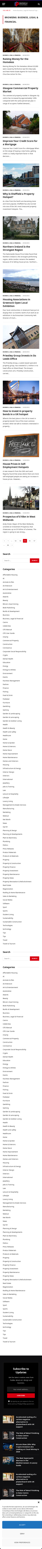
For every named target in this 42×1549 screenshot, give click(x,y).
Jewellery (6, 783)
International (8, 779)
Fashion (6, 684)
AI (3, 578)
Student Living (8, 914)
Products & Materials (10, 856)
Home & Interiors (9, 746)
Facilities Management (11, 681)
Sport (5, 907)
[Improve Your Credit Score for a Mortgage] (21, 122)
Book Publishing (9, 608)
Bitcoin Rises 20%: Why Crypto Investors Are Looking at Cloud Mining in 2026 (27, 1448)
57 (34, 541)
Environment (7, 673)
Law (4, 790)
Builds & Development (11, 611)
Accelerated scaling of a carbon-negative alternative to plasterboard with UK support (26, 1422)
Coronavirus (7, 648)
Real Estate (7, 885)
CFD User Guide (9, 633)
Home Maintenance (10, 757)
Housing (6, 765)
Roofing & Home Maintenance (14, 892)
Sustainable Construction (12, 922)
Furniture (6, 703)
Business (6, 615)
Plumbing (6, 841)
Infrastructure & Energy (12, 768)
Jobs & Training (8, 787)
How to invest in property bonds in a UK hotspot (17, 412)
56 (29, 541)
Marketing (7, 812)
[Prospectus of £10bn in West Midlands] (21, 498)
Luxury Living (8, 801)
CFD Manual (7, 629)
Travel (5, 940)
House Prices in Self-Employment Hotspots (16, 465)
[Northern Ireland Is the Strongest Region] (21, 228)
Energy (5, 666)
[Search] (38, 4)
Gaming (6, 710)
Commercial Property (11, 640)
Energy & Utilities (9, 670)
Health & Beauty (9, 728)
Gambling (6, 706)
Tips (4, 933)
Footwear (6, 699)
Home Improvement (10, 754)
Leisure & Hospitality (10, 794)
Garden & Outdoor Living (12, 721)
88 (8, 545)
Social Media (7, 900)
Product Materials (9, 852)
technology (7, 929)
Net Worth (7, 819)
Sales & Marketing (9, 896)
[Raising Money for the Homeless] (21, 40)
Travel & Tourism (9, 944)
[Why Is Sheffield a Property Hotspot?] (21, 175)
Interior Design (8, 772)
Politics (5, 845)
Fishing (5, 692)
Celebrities (7, 626)
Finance (6, 688)
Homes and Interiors (10, 761)
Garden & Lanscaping (11, 717)
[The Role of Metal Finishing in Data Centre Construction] (8, 1435)
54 (20, 541)
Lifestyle (6, 797)
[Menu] (3, 4)
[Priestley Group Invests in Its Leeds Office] (21, 337)
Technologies (8, 925)
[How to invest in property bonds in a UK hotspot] (21, 392)
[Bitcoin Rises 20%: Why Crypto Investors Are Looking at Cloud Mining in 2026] (8, 1447)
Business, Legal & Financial (25, 10)
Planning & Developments (12, 834)
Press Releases (8, 849)
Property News (8, 878)
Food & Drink (7, 695)
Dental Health (8, 659)
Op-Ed (5, 827)
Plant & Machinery (10, 838)
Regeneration (8, 889)
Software (6, 903)
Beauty (5, 600)
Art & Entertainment (10, 589)
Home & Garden (9, 743)
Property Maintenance (11, 874)
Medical (6, 816)
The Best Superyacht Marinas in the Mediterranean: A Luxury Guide (26, 1461)
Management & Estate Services (14, 805)
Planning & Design (10, 830)
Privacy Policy (22, 1404)
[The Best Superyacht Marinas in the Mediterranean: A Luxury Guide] (8, 1460)
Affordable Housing (10, 575)
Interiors (6, 776)
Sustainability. (8, 918)
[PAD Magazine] (21, 4)
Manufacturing (8, 808)
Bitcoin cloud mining (10, 604)
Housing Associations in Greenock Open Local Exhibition (16, 302)
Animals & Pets (8, 582)
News (5, 823)
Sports (5, 911)
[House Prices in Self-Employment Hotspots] (21, 445)
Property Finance (9, 867)
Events (5, 677)
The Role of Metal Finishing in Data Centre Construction (27, 1435)
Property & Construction (12, 863)
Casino (5, 622)
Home (15, 10)
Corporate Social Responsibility (14, 651)
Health (5, 724)
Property (6, 860)
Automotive (7, 593)
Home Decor (7, 750)
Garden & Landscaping (11, 713)
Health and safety (9, 732)
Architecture (7, 586)
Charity (5, 637)
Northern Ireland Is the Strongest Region (16, 248)
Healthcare (7, 735)
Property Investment (10, 871)
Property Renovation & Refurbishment (17, 881)
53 (15, 541)
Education (6, 662)
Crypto (5, 655)
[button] (39, 1502)
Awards (5, 597)
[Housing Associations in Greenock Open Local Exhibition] (21, 281)
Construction (7, 644)
